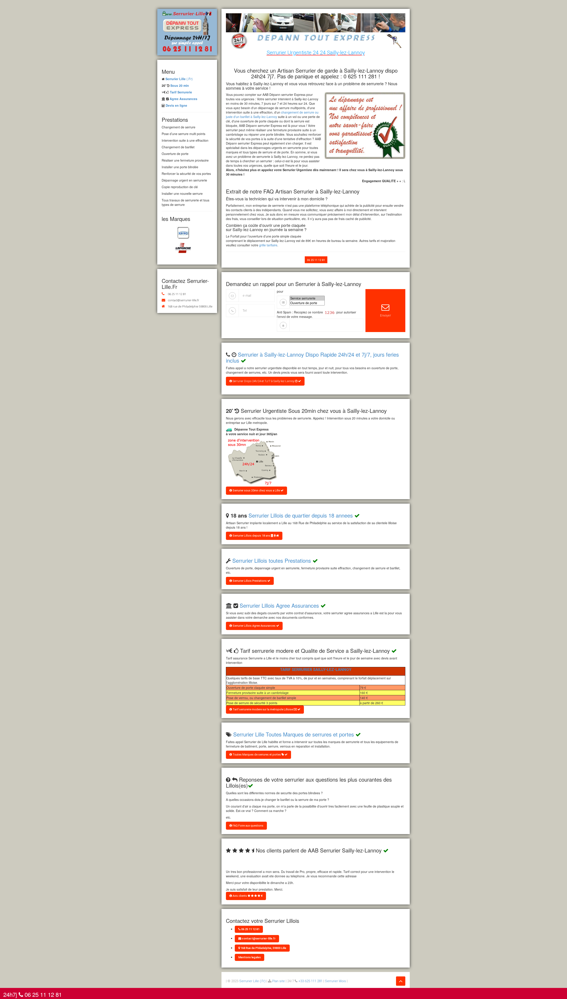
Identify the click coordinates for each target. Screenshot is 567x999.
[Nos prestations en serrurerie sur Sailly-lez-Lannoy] (253, 462)
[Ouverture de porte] (307, 303)
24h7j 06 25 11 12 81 (32, 993)
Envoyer (385, 315)
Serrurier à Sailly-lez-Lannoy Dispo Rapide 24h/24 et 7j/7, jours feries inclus (312, 357)
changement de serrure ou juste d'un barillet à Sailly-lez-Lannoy (272, 114)
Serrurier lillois (335, 981)
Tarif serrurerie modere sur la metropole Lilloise (263, 709)
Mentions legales (249, 957)
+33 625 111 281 (310, 981)
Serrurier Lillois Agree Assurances (279, 605)
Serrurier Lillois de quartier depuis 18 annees (301, 515)
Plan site (278, 981)
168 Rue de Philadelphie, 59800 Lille (263, 948)
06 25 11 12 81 (177, 294)
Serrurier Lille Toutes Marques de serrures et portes (293, 734)
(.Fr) (179, 79)
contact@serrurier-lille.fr (183, 300)
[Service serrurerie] (307, 298)
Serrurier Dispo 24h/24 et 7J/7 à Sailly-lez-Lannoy (263, 381)
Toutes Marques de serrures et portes (257, 754)
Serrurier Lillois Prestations (249, 580)
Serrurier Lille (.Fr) (252, 981)
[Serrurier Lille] (187, 31)
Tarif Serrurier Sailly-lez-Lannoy (315, 669)
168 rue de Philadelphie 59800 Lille (190, 306)
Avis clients (240, 895)
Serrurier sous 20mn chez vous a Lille (256, 490)
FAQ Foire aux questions (247, 825)
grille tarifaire (268, 245)
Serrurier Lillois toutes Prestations (271, 560)
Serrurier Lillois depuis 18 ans (251, 535)
